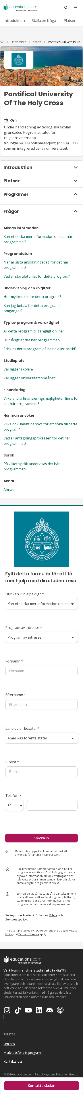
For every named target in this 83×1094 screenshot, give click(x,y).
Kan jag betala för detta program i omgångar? (32, 308)
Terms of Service (28, 934)
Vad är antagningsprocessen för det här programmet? (37, 441)
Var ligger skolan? (18, 369)
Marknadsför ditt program (22, 1052)
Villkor (53, 915)
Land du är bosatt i (22, 728)
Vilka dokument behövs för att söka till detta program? (40, 427)
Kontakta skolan (41, 1085)
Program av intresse (23, 627)
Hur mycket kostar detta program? (32, 296)
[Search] (66, 7)
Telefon (13, 795)
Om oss (9, 1044)
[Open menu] (75, 7)
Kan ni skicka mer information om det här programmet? (38, 239)
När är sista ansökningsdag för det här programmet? (36, 265)
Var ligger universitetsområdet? (30, 378)
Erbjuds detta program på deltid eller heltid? (40, 348)
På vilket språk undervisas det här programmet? (32, 466)
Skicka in (41, 838)
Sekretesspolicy (16, 919)
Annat (9, 489)
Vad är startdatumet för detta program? (37, 276)
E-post (12, 762)
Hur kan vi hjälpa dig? (24, 594)
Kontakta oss (13, 1061)
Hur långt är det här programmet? (32, 340)
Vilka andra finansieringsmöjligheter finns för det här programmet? (41, 401)
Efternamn (15, 694)
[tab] (14, 20)
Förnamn (14, 661)
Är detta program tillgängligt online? (34, 331)
